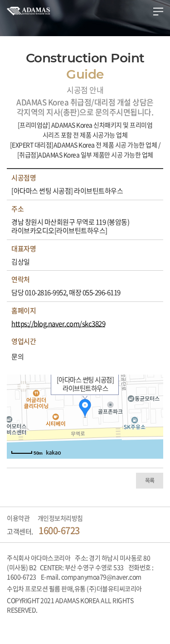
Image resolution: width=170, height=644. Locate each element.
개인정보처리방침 (60, 517)
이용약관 (18, 517)
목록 (150, 480)
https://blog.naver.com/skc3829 (58, 324)
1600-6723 (59, 530)
